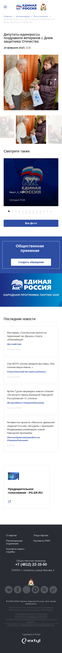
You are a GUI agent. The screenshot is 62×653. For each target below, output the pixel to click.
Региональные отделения (14, 542)
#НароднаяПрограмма (33, 403)
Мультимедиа (23, 16)
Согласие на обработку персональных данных (31, 625)
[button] (9, 211)
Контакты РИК (41, 540)
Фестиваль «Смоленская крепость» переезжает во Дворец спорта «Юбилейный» (27, 336)
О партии (11, 535)
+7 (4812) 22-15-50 (31, 564)
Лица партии (40, 535)
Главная (8, 16)
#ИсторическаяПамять (35, 372)
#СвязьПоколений (15, 372)
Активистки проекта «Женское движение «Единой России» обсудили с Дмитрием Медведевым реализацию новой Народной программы (31, 427)
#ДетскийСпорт (14, 344)
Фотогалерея (41, 16)
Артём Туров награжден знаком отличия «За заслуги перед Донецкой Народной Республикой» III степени (30, 395)
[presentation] (11, 83)
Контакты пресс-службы (15, 550)
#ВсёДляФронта (15, 403)
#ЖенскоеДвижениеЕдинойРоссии (23, 437)
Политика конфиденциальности (31, 616)
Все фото (31, 223)
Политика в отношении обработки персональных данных (31, 620)
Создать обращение (31, 262)
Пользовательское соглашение (31, 614)
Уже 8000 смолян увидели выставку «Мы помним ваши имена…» (31, 365)
